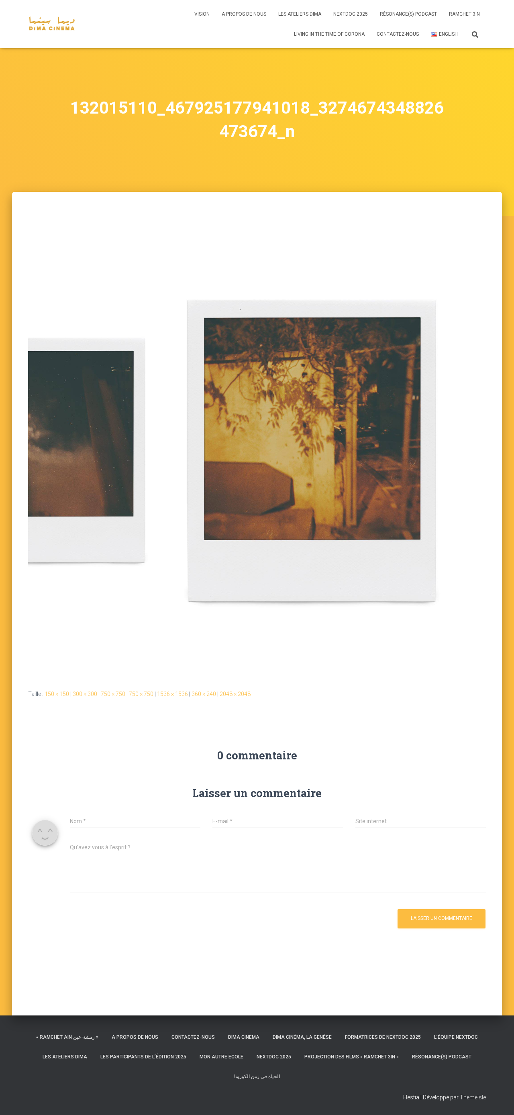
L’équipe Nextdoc (456, 1037)
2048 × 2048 (235, 694)
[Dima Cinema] (52, 24)
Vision (202, 14)
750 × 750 (113, 694)
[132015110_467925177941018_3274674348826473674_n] (257, 448)
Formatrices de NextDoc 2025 (383, 1037)
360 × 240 (204, 694)
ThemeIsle (473, 1097)
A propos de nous (244, 14)
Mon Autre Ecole (221, 1057)
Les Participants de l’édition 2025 (143, 1057)
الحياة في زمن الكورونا (257, 1076)
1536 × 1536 (172, 694)
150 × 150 (57, 694)
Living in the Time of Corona (329, 34)
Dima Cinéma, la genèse (302, 1037)
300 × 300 (85, 694)
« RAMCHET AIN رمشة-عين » (67, 1037)
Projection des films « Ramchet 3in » (351, 1057)
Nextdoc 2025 (350, 14)
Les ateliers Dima (299, 14)
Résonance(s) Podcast (408, 14)
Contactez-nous (398, 34)
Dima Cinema (243, 1037)
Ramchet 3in (464, 14)
